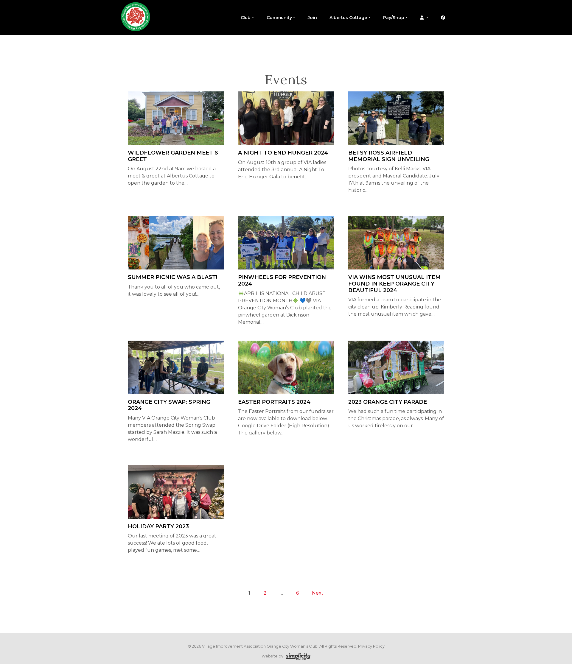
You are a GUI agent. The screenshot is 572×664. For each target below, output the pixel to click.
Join (312, 17)
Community (279, 17)
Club (246, 17)
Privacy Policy (371, 646)
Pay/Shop (393, 17)
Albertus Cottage (348, 17)
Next (318, 593)
